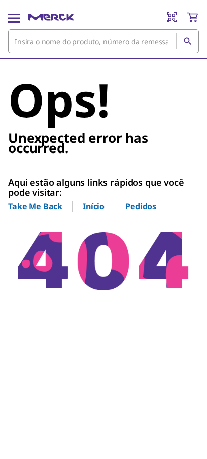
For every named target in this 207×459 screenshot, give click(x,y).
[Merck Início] (51, 17)
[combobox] (103, 41)
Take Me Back (35, 206)
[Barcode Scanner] (172, 17)
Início (94, 206)
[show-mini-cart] (192, 17)
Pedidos (140, 206)
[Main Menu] (14, 17)
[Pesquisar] (187, 41)
